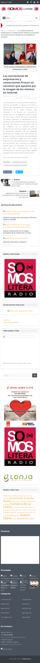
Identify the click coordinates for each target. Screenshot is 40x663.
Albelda (5, 496)
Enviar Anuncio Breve (10, 322)
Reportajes (25, 613)
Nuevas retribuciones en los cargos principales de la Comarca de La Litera (17, 232)
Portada (27, 96)
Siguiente (22, 191)
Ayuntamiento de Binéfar (21, 498)
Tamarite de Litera (25, 518)
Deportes (4, 608)
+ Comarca (4, 599)
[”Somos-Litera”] (20, 311)
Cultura (24, 604)
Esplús (13, 507)
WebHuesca (26, 659)
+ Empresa (21, 96)
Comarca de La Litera (17, 505)
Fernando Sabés (19, 507)
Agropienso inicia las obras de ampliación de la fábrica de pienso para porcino (15, 195)
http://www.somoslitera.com (11, 644)
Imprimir (19, 98)
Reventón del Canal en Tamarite (14, 242)
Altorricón (25, 496)
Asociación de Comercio (19, 162)
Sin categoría (5, 617)
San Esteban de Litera (13, 515)
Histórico (6, 320)
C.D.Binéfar (23, 501)
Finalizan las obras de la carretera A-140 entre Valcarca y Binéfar (19, 218)
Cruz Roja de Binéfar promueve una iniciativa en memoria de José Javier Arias (25, 184)
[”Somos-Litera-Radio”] (20, 278)
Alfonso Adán (18, 496)
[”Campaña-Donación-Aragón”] (20, 406)
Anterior (17, 180)
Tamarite (14, 519)
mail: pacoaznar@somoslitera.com (13, 637)
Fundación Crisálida (27, 510)
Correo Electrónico (31, 98)
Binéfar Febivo (15, 501)
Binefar (3, 604)
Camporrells (6, 504)
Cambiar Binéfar (30, 501)
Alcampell (10, 496)
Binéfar (7, 501)
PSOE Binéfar (20, 512)
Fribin (20, 510)
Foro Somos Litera (12, 510)
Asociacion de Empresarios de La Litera (15, 165)
